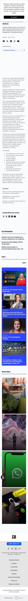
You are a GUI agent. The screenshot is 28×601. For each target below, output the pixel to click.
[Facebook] (8, 548)
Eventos (14, 563)
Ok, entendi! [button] (14, 17)
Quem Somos (14, 570)
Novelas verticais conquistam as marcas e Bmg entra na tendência (13, 238)
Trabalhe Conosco (14, 584)
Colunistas (14, 567)
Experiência (5, 287)
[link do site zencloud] (18, 598)
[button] (3, 41)
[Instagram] (12, 548)
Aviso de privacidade (14, 577)
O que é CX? (14, 580)
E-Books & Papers (14, 560)
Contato (14, 573)
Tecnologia (4, 357)
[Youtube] (19, 548)
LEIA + (24, 263)
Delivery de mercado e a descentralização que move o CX (12, 248)
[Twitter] (16, 548)
